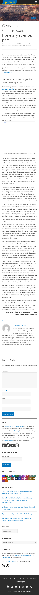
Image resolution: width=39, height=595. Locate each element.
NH (12, 478)
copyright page (11, 561)
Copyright (13, 578)
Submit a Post (8, 440)
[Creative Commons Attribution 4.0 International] (3, 566)
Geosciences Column (28, 44)
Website (4, 406)
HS (9, 478)
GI (30, 476)
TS (6, 481)
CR (13, 476)
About (5, 578)
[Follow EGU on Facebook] (19, 587)
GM (34, 476)
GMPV (5, 478)
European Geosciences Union (14, 426)
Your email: (5, 456)
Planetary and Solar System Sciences (12, 45)
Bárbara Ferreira (6, 44)
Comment (5, 371)
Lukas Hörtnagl (21, 591)
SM (26, 478)
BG (7, 476)
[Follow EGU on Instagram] (12, 587)
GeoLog (16, 431)
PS (23, 478)
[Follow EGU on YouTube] (16, 587)
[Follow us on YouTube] (12, 445)
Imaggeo (29, 591)
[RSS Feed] (31, 587)
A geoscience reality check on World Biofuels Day (17, 514)
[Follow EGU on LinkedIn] (8, 587)
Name (4, 391)
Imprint (21, 578)
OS (19, 478)
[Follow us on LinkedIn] (4, 445)
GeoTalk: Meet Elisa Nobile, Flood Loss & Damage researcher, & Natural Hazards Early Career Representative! (17, 500)
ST (3, 481)
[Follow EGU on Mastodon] (23, 587)
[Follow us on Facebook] (8, 445)
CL (10, 476)
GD (27, 476)
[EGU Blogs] (9, 4)
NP (16, 478)
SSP (30, 478)
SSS (34, 478)
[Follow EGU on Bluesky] (27, 587)
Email (3, 398)
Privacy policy (31, 578)
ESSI (21, 476)
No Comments (27, 45)
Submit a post (21, 582)
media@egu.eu (8, 72)
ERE (17, 476)
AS (3, 476)
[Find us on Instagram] (17, 445)
